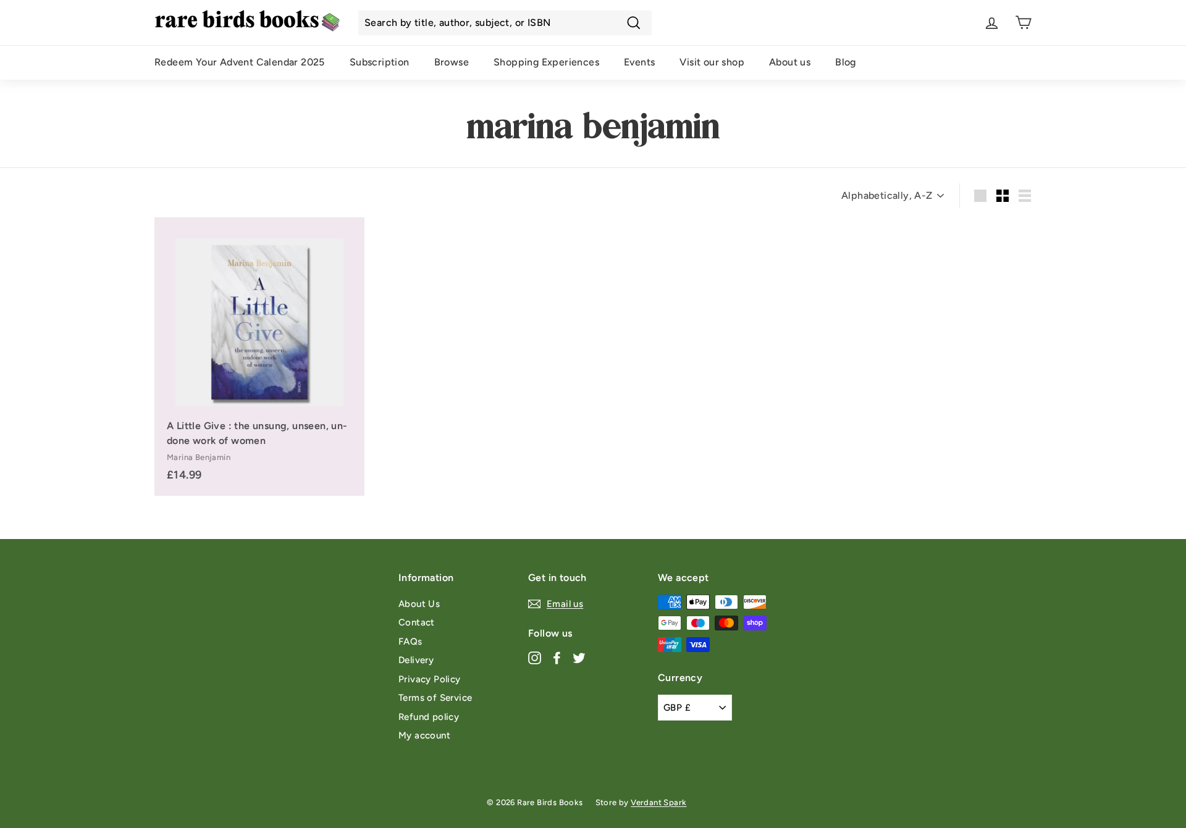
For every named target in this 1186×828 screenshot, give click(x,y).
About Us (419, 603)
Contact (416, 622)
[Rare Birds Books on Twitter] (579, 657)
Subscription (380, 62)
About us (789, 62)
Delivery (416, 660)
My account (424, 735)
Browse (451, 62)
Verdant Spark (658, 802)
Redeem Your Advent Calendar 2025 (239, 62)
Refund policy (428, 716)
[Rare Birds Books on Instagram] (534, 657)
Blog (845, 62)
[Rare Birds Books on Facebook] (556, 657)
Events (639, 62)
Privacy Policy (429, 679)
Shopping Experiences (546, 62)
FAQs (410, 641)
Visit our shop (711, 62)
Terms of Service (435, 697)
